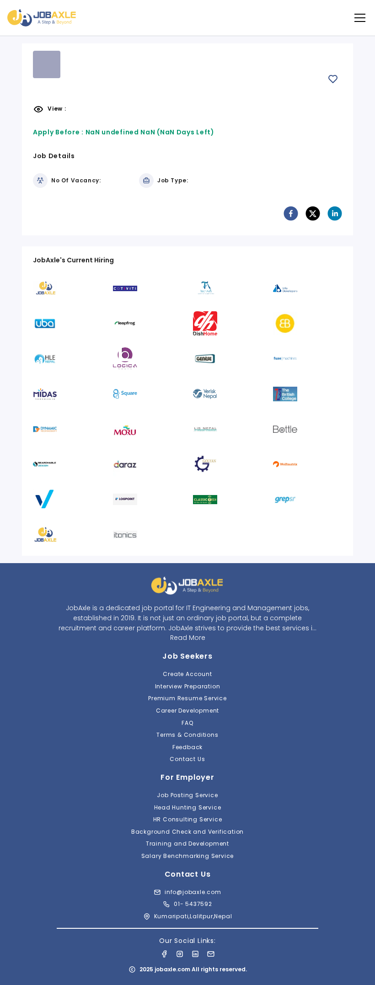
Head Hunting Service (187, 807)
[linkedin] (334, 213)
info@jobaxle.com (193, 892)
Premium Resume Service (187, 698)
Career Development (187, 710)
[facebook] (291, 213)
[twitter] (312, 213)
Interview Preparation (187, 686)
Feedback (187, 747)
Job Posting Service (187, 795)
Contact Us (187, 759)
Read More (187, 637)
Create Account (187, 674)
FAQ (187, 723)
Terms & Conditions (187, 735)
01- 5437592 (193, 904)
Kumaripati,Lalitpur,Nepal (193, 916)
